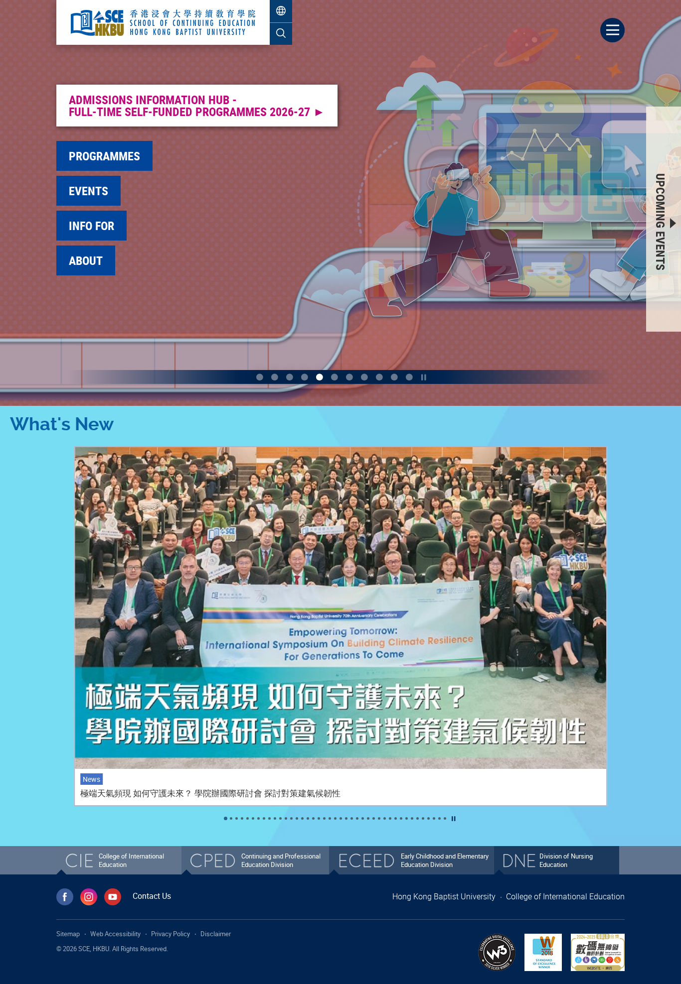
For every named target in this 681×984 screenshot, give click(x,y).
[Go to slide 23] (346, 818)
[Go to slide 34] (406, 818)
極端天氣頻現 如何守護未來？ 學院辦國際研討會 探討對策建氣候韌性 (210, 793)
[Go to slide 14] (297, 818)
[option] (476, 276)
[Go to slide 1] (225, 818)
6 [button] (334, 377)
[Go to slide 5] (247, 818)
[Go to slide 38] (428, 818)
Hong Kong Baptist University (444, 896)
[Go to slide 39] (434, 818)
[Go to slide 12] (286, 818)
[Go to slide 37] (423, 818)
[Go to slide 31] (390, 818)
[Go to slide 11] (280, 818)
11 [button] (409, 377)
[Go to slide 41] (445, 818)
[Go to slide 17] (313, 818)
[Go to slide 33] (401, 818)
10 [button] (394, 377)
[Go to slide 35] (412, 818)
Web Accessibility (115, 933)
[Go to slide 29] (379, 818)
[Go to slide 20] (330, 818)
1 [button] (260, 377)
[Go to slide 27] (368, 818)
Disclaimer (215, 933)
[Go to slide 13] (291, 818)
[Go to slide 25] (357, 818)
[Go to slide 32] (395, 818)
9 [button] (379, 377)
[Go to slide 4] (242, 818)
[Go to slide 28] (373, 818)
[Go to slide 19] (324, 818)
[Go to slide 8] (264, 818)
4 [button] (305, 377)
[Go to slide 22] (341, 818)
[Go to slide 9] (269, 818)
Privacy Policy (170, 933)
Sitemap (68, 933)
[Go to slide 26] (362, 818)
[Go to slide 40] (439, 818)
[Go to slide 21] (335, 818)
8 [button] (364, 377)
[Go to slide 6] (253, 818)
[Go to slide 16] (308, 818)
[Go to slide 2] (231, 818)
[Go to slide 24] (351, 818)
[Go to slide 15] (302, 818)
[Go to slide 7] (258, 818)
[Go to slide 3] (236, 818)
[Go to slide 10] (275, 818)
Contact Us (152, 895)
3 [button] (290, 377)
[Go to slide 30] (384, 818)
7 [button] (349, 377)
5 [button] (320, 377)
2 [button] (275, 377)
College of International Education (565, 896)
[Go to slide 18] (319, 818)
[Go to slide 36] (417, 818)
